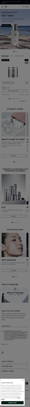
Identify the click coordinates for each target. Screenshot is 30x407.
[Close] (22, 380)
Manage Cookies (12, 402)
